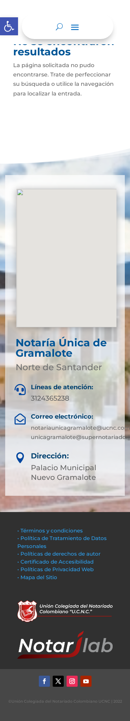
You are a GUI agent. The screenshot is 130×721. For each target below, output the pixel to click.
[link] (9, 26)
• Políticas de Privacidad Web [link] (55, 569)
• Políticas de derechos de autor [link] (59, 553)
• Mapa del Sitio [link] (38, 577)
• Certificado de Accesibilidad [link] (55, 561)
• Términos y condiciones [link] (50, 530)
